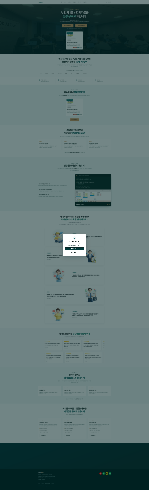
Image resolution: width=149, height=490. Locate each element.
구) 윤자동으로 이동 (74, 252)
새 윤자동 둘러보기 (74, 248)
